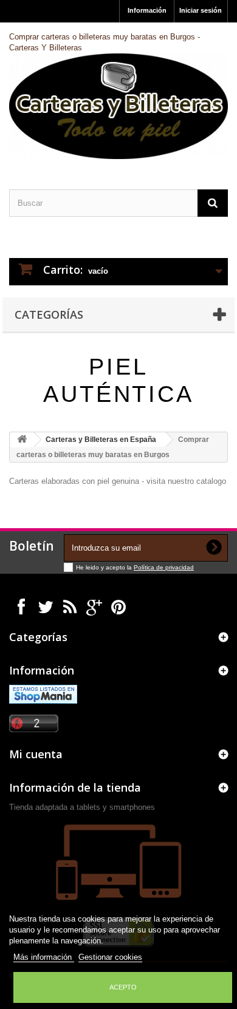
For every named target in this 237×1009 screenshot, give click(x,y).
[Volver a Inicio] (21, 439)
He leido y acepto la (105, 567)
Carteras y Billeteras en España (101, 439)
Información (147, 10)
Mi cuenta (36, 754)
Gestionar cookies (110, 957)
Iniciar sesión (200, 10)
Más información (43, 957)
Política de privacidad (164, 567)
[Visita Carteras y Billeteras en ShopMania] (43, 693)
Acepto (123, 987)
